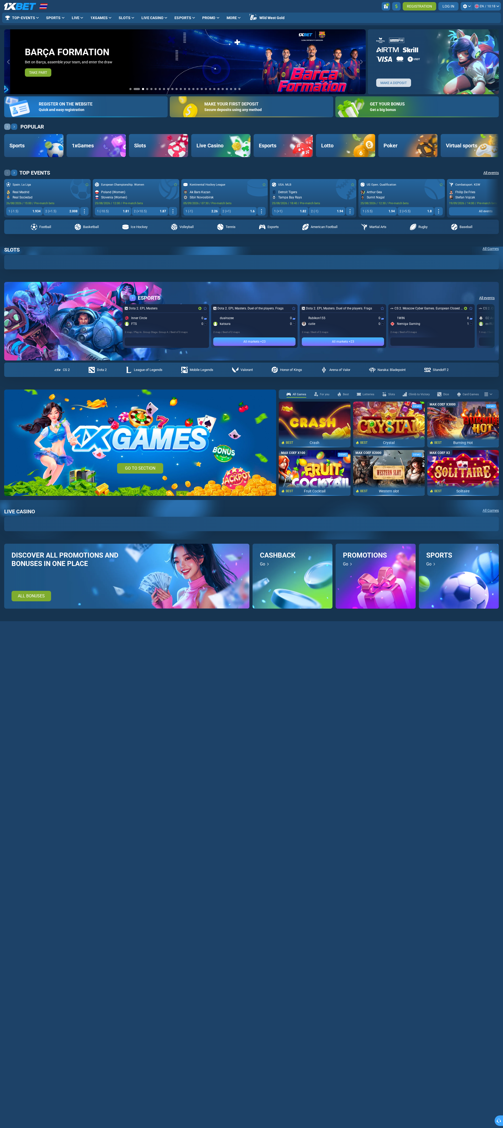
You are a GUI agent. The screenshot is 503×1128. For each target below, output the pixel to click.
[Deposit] (396, 6)
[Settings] (467, 6)
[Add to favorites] (87, 184)
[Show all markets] (84, 211)
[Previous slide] (8, 61)
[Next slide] (361, 61)
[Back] (7, 127)
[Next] (14, 127)
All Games (491, 249)
